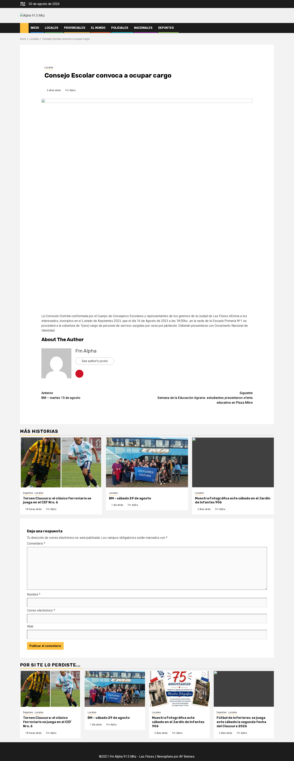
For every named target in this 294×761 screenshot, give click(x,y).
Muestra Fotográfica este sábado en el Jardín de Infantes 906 (178, 722)
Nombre (33, 594)
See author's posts (95, 361)
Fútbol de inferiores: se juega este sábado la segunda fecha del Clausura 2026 (241, 722)
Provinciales (74, 28)
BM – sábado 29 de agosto (130, 498)
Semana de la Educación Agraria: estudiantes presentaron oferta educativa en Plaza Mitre (205, 397)
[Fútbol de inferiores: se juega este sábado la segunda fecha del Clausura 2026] (244, 689)
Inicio (35, 28)
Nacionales (143, 28)
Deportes (166, 28)
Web (30, 626)
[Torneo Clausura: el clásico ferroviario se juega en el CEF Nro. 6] (61, 462)
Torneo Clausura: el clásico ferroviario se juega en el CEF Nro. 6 (57, 500)
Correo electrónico (41, 610)
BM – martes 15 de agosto (60, 395)
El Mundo (98, 28)
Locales (51, 28)
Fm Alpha (70, 90)
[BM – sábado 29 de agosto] (147, 462)
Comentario (36, 543)
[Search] (271, 28)
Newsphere (165, 756)
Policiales (119, 28)
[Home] (24, 28)
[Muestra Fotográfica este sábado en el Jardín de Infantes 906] (233, 462)
